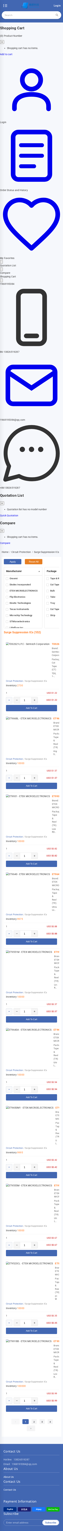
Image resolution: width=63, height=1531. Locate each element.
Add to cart (6, 54)
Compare (5, 543)
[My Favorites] (31, 254)
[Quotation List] (1, 262)
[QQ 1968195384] (1, 280)
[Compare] (1, 269)
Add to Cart (31, 708)
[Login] (31, 118)
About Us (9, 1477)
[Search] (57, 15)
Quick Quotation (9, 515)
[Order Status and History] (31, 186)
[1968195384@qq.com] (31, 416)
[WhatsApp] (31, 484)
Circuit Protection (14, 681)
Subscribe (50, 1522)
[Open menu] (5, 5)
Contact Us (10, 1489)
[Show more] (9, 700)
